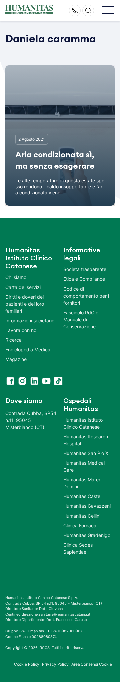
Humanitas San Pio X (85, 453)
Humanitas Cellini (81, 516)
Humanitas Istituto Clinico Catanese (83, 423)
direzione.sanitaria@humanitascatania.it (56, 614)
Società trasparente (84, 269)
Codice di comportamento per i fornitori (86, 296)
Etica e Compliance (84, 279)
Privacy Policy (55, 664)
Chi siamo (15, 277)
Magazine (16, 359)
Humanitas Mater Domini (81, 483)
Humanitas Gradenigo (86, 535)
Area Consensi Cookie (91, 664)
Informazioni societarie (29, 320)
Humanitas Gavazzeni (87, 506)
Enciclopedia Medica (27, 349)
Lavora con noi (21, 330)
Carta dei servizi (23, 287)
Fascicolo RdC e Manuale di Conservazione (80, 319)
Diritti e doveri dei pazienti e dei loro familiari (24, 304)
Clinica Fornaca (79, 525)
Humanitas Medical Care (84, 466)
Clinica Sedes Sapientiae (78, 548)
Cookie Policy (27, 664)
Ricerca (13, 340)
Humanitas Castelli (83, 496)
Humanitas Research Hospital (85, 440)
